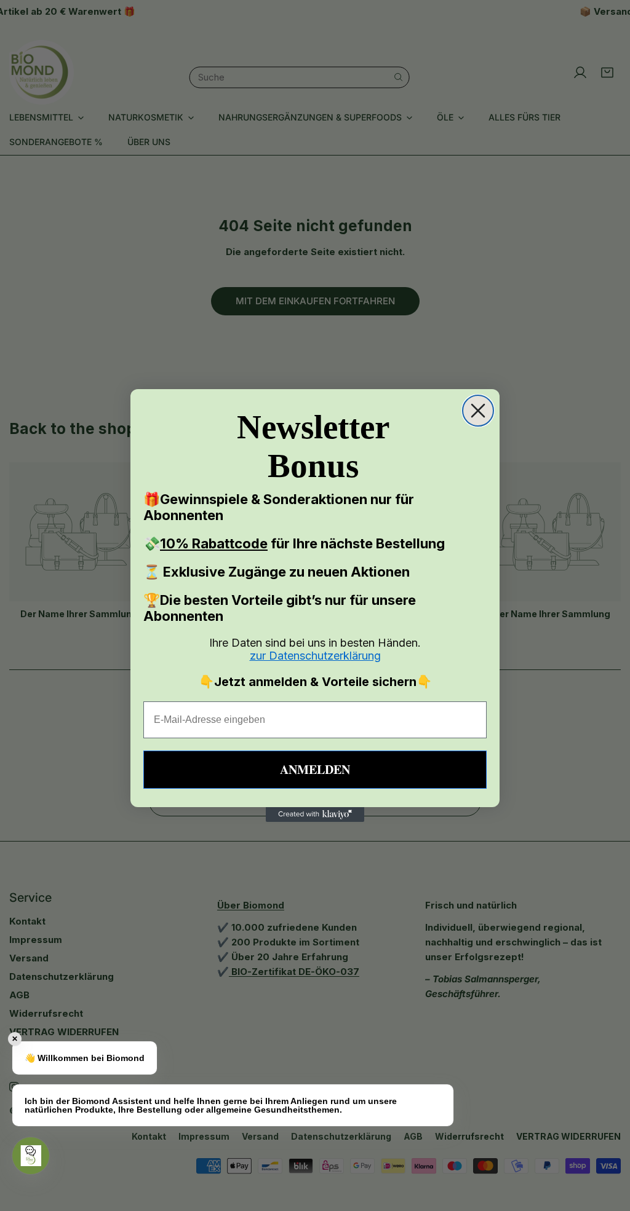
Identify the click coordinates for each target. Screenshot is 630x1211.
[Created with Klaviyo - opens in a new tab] (315, 814)
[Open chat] (30, 1155)
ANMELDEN (315, 769)
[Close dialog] (478, 410)
